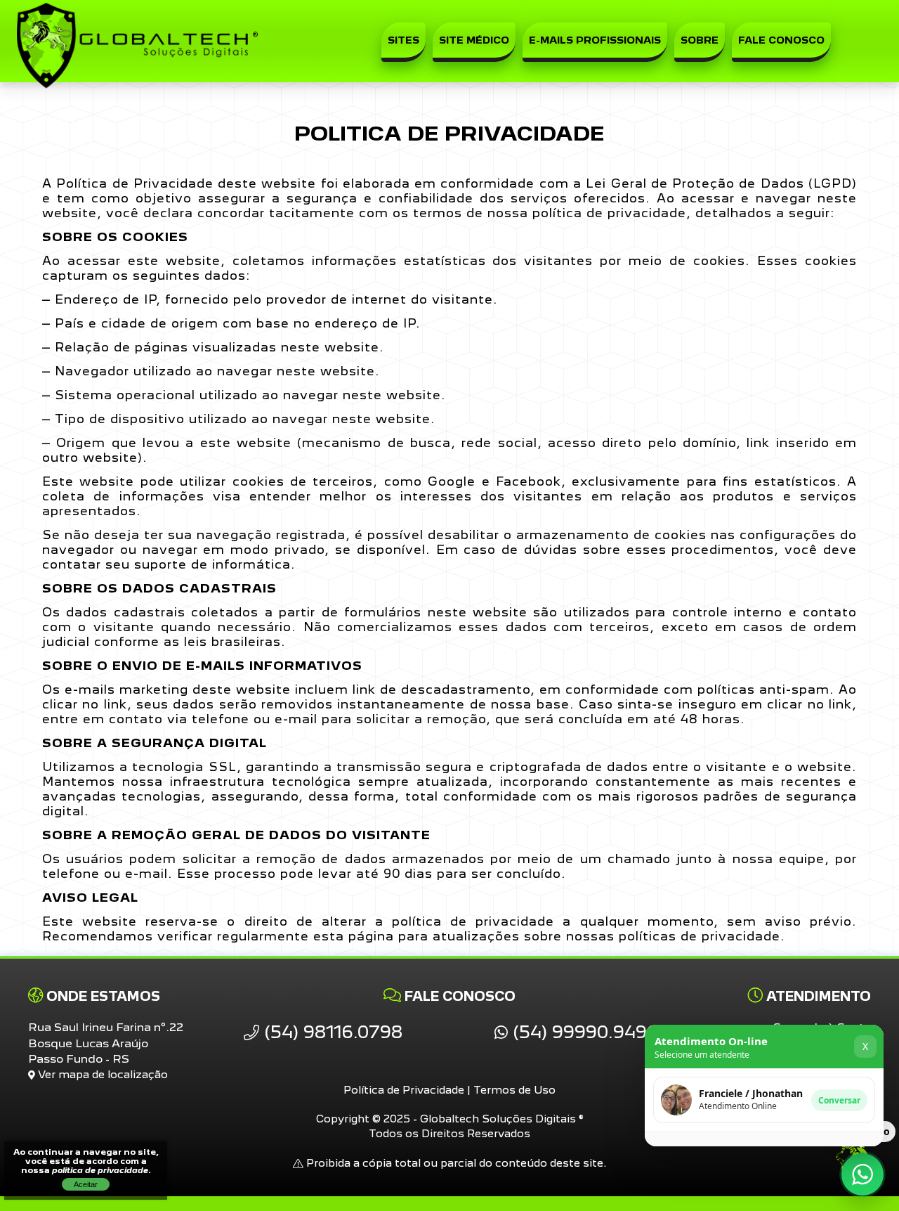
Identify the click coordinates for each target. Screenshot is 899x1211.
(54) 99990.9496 (583, 1032)
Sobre (699, 40)
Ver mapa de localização (101, 1074)
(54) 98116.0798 (330, 1032)
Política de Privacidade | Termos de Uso (449, 1090)
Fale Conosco (781, 40)
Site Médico (474, 40)
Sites (403, 40)
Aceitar (86, 1184)
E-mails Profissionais (595, 40)
